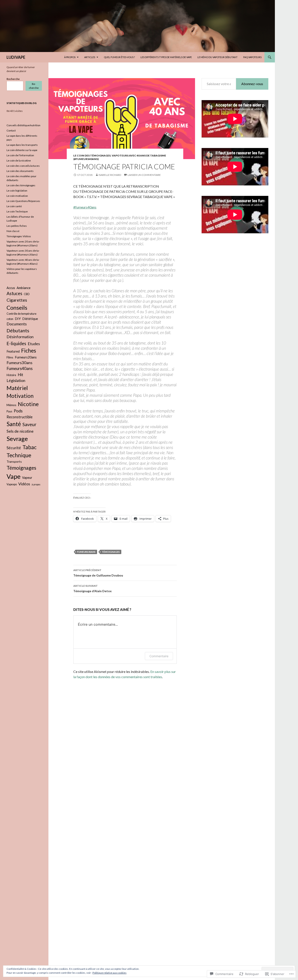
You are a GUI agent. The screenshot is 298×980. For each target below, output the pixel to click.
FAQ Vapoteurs (252, 57)
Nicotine (28, 404)
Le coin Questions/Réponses (23, 201)
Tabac (29, 447)
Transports (14, 461)
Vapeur (27, 477)
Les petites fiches (17, 225)
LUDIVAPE (16, 57)
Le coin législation (17, 190)
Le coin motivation (17, 195)
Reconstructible (20, 417)
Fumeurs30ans (86, 551)
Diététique (30, 319)
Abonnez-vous (252, 84)
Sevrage (17, 438)
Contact (11, 130)
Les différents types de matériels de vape (166, 57)
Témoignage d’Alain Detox (92, 588)
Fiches (28, 350)
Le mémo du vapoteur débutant (217, 57)
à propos (36, 484)
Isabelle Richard (110, 175)
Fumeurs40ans (20, 368)
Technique (19, 455)
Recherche (13, 79)
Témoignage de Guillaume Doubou (98, 572)
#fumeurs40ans (84, 207)
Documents (17, 323)
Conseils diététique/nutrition (23, 125)
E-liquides (16, 343)
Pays (9, 411)
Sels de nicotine (20, 431)
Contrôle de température (21, 313)
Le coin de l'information (20, 155)
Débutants (18, 330)
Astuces (14, 293)
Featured (13, 351)
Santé (14, 423)
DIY (18, 318)
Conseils (17, 307)
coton (10, 319)
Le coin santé (14, 206)
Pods (18, 410)
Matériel (17, 388)
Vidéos (24, 484)
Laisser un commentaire (144, 175)
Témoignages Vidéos (19, 236)
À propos (69, 57)
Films (10, 357)
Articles (89, 57)
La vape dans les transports (22, 144)
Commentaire (158, 656)
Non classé (13, 231)
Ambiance (24, 288)
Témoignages (111, 551)
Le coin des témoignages (92, 155)
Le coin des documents (20, 171)
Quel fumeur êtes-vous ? (119, 57)
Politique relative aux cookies (109, 972)
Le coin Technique (17, 211)
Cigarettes (17, 300)
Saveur (29, 424)
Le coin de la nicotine (19, 160)
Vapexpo (12, 484)
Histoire (11, 375)
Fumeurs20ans (26, 357)
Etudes (34, 343)
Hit (20, 374)
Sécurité (14, 447)
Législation (16, 380)
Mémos (11, 405)
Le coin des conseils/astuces (23, 165)
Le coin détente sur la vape (22, 150)
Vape (14, 476)
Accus (11, 288)
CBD (27, 294)
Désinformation (20, 337)
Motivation (20, 396)
